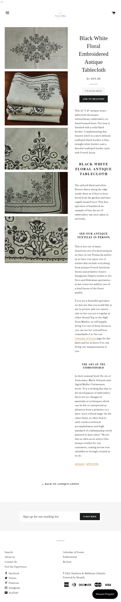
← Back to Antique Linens (60, 484)
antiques (80, 463)
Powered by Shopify (74, 577)
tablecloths (92, 463)
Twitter (12, 578)
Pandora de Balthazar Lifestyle (88, 573)
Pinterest (13, 582)
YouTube (13, 592)
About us (10, 556)
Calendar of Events (85, 338)
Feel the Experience (16, 566)
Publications (70, 556)
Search (9, 552)
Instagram (14, 587)
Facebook (13, 573)
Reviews (67, 561)
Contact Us (11, 561)
